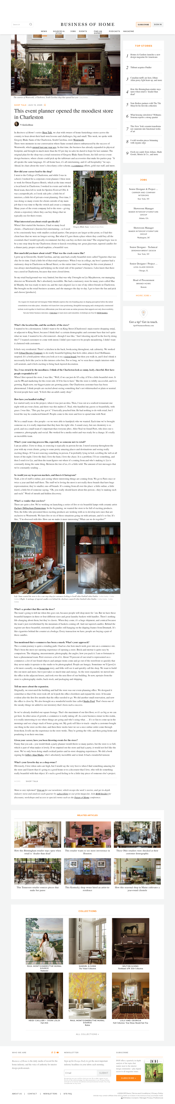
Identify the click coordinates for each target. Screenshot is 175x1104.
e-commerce (77, 165)
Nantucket (44, 970)
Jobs (73, 31)
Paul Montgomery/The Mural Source (44, 967)
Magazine (128, 31)
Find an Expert (98, 32)
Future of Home (81, 797)
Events (83, 31)
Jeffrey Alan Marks (34, 754)
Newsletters (50, 1094)
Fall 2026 (44, 1023)
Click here (53, 313)
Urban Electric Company (31, 352)
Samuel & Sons (87, 966)
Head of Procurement (143, 280)
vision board (70, 356)
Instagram (44, 668)
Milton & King (130, 966)
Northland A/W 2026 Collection (130, 968)
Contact (32, 1094)
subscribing (62, 793)
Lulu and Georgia (130, 1020)
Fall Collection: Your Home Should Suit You (130, 1023)
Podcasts (114, 31)
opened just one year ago (44, 147)
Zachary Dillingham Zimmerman (30, 508)
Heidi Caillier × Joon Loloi (44, 1020)
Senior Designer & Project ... (143, 189)
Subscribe (143, 25)
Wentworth (78, 139)
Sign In (158, 24)
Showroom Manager (144, 208)
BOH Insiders (102, 313)
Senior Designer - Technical (143, 247)
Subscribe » (128, 1078)
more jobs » (143, 295)
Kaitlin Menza (27, 124)
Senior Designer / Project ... (144, 263)
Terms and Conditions (141, 1093)
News (44, 31)
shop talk (20, 105)
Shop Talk (47, 132)
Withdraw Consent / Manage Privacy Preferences (143, 1098)
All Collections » (87, 1034)
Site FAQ (68, 1094)
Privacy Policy (104, 1080)
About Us (17, 1094)
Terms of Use (68, 1080)
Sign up (40, 790)
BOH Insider (102, 793)
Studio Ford (89, 701)
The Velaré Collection (87, 968)
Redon (87, 1025)
